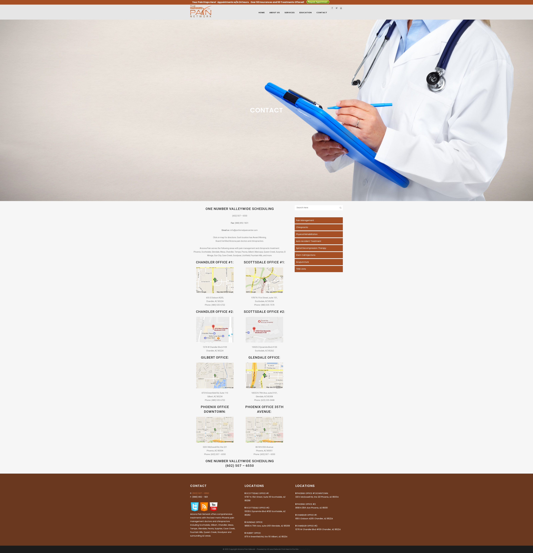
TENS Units (301, 269)
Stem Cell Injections (305, 255)
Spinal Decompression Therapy (311, 248)
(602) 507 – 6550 (200, 493)
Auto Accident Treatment (308, 241)
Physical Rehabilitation (307, 234)
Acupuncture (302, 262)
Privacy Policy (304, 549)
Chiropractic (302, 227)
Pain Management (305, 220)
